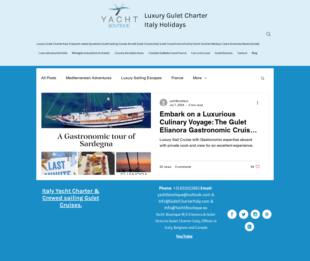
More (197, 78)
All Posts (48, 78)
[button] (262, 78)
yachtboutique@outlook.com (183, 194)
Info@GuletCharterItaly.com (183, 201)
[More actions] (259, 103)
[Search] (269, 34)
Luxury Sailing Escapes (141, 78)
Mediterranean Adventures (88, 78)
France (177, 78)
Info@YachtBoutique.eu (185, 207)
